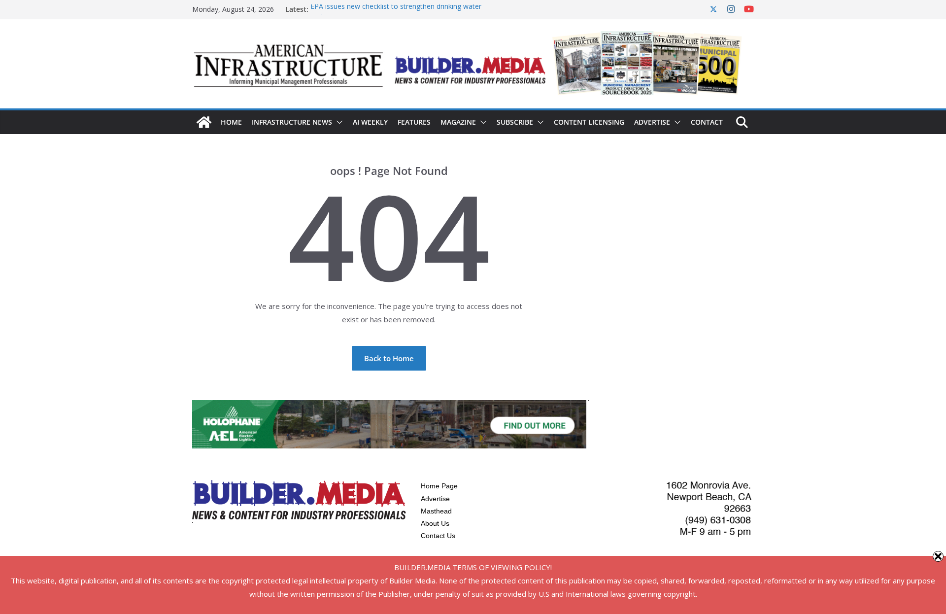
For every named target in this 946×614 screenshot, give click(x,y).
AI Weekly (370, 122)
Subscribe (515, 122)
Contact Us (438, 536)
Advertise (652, 122)
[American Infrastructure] (204, 122)
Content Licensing (589, 122)
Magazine (458, 122)
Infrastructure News (292, 122)
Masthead (436, 511)
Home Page (439, 486)
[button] (337, 122)
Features (414, 122)
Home (231, 122)
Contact (707, 122)
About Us (435, 523)
